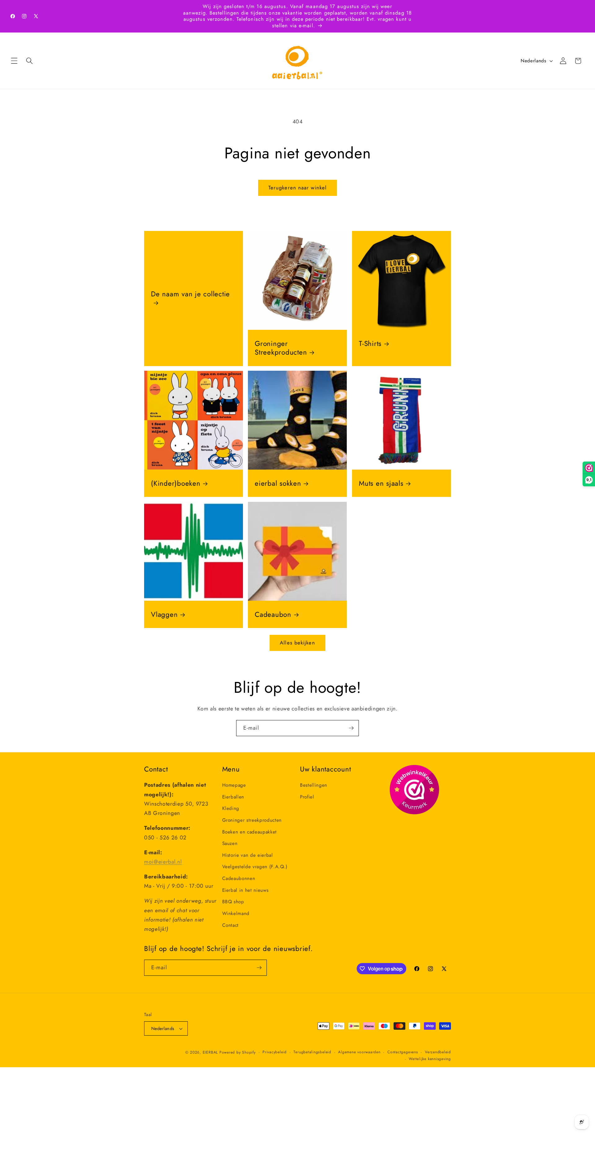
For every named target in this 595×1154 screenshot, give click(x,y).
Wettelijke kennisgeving (430, 1058)
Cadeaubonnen (238, 878)
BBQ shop (233, 901)
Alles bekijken (297, 642)
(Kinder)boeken (176, 483)
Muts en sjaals (381, 483)
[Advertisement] (186, 1110)
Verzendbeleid (438, 1052)
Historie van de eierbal (247, 855)
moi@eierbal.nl (163, 862)
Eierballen (233, 797)
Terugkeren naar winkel (297, 187)
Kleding (231, 808)
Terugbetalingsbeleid (312, 1052)
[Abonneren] (351, 728)
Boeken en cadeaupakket (249, 831)
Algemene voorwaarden (359, 1052)
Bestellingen (313, 785)
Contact (230, 925)
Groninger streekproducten (252, 820)
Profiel (307, 797)
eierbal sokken (278, 483)
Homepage (234, 785)
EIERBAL (210, 1052)
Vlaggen (164, 614)
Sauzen (230, 843)
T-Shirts (370, 343)
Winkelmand (236, 913)
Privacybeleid (274, 1052)
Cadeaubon (273, 614)
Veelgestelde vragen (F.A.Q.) (255, 866)
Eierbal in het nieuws (245, 890)
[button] (14, 60)
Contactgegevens (402, 1052)
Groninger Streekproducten (281, 348)
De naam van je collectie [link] (190, 294)
